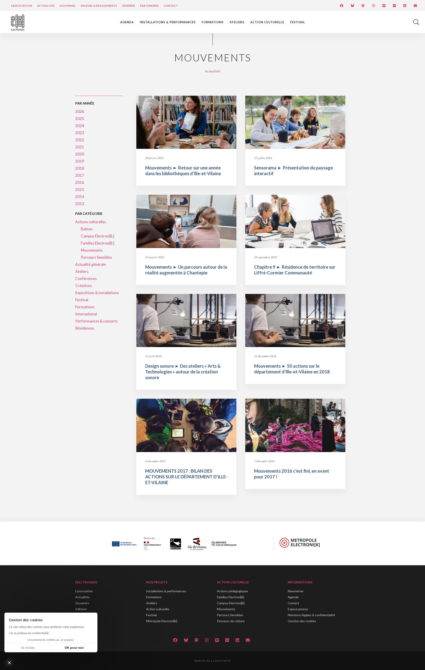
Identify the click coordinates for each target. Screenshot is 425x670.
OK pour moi (74, 647)
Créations (83, 285)
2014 (79, 196)
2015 (79, 189)
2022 (79, 140)
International (86, 314)
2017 (79, 175)
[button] (9, 662)
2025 (79, 118)
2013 (79, 203)
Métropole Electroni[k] (161, 621)
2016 (79, 182)
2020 (79, 154)
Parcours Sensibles (96, 257)
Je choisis (28, 647)
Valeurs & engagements (99, 5)
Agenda (127, 22)
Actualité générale (90, 264)
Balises (87, 229)
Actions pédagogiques (232, 591)
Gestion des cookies (302, 621)
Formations (213, 22)
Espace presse (298, 609)
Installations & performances (168, 22)
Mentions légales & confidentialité (311, 615)
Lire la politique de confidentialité (29, 633)
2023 (79, 132)
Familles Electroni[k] (97, 243)
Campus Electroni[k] (97, 236)
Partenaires (149, 5)
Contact (171, 5)
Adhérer (128, 5)
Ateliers (237, 22)
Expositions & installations (97, 292)
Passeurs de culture (231, 621)
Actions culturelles (90, 221)
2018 (79, 168)
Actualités (46, 5)
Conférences (86, 278)
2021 (79, 147)
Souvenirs (67, 5)
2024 (79, 125)
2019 (79, 161)
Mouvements (92, 250)
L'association (84, 591)
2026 (79, 111)
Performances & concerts (96, 321)
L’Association (21, 5)
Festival (297, 22)
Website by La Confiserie (212, 660)
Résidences (84, 328)
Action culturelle (267, 22)
